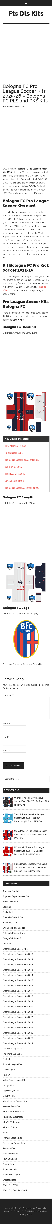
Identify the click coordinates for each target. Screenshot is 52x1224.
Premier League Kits (12, 1138)
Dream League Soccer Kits (15, 949)
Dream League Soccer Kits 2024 (18, 1027)
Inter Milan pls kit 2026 (16, 446)
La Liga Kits (8, 1085)
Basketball (8, 912)
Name (6, 723)
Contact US (18, 1211)
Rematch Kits (9, 1148)
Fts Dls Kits (26, 13)
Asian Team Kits (10, 901)
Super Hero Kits (10, 1169)
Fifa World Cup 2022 (12, 1048)
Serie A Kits (37, 664)
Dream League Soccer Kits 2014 (18, 975)
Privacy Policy (26, 1214)
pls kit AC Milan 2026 (15, 474)
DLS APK (7, 943)
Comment (8, 695)
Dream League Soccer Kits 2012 (18, 964)
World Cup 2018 (10, 1185)
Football (6, 1059)
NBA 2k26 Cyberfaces (13, 1117)
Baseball (7, 907)
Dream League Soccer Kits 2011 (18, 959)
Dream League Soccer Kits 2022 (18, 1017)
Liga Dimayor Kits (11, 1090)
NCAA (5, 1132)
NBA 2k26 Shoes (11, 1127)
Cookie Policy (31, 1211)
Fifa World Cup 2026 (12, 1054)
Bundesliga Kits (10, 922)
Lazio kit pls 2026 (13, 467)
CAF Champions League (14, 928)
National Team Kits (11, 1106)
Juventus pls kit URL (14, 481)
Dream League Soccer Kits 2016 (18, 985)
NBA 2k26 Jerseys (11, 1122)
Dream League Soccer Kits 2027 (18, 1043)
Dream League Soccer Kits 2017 (18, 991)
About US (8, 1211)
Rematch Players (11, 1153)
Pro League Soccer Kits (22, 664)
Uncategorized (9, 1180)
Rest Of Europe (10, 1159)
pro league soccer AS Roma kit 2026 (22, 488)
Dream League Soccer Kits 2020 (18, 1006)
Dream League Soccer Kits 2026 (18, 1038)
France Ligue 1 (9, 1069)
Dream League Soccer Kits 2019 (18, 1001)
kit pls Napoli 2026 (14, 453)
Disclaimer (42, 1211)
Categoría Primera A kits (14, 933)
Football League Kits (12, 1064)
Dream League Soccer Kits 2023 (18, 1022)
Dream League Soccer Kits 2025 (18, 1033)
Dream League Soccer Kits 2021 (18, 1012)
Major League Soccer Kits (15, 1101)
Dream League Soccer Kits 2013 (18, 970)
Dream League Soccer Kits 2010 (18, 954)
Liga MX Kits (9, 1096)
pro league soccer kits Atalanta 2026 (22, 460)
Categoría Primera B (12, 938)
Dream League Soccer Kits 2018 (18, 996)
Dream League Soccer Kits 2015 (18, 980)
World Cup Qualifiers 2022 (15, 1190)
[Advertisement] (26, 56)
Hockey (6, 1075)
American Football (11, 891)
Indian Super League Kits (14, 1080)
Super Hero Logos (11, 1174)
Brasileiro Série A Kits (13, 917)
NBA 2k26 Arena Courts (14, 1111)
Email (6, 737)
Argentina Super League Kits (16, 896)
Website (6, 750)
